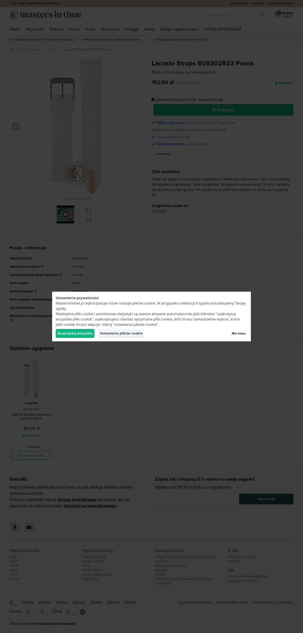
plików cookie (143, 303)
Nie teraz (239, 333)
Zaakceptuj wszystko (75, 333)
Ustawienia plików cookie (121, 333)
